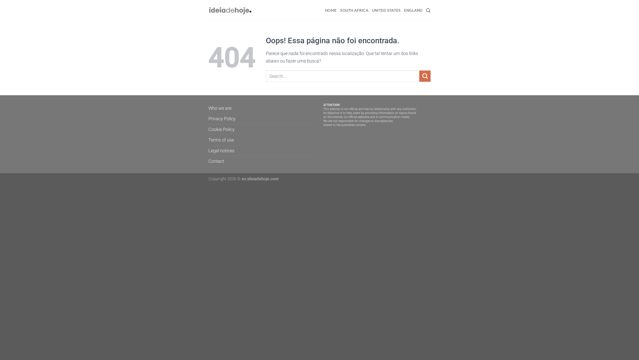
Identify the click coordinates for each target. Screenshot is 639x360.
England (413, 10)
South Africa (354, 10)
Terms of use (221, 139)
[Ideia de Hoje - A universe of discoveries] (230, 10)
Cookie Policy (221, 129)
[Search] (428, 10)
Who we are (219, 108)
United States (386, 10)
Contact (216, 161)
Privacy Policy (222, 118)
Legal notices (221, 150)
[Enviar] (425, 76)
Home (331, 10)
